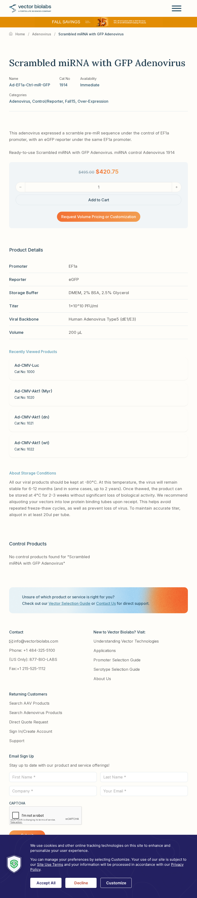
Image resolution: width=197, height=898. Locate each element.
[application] (98, 866)
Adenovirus (41, 34)
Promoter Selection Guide (117, 660)
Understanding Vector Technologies (126, 641)
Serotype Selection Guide (116, 669)
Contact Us (106, 603)
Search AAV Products (29, 703)
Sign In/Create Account (30, 731)
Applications (104, 650)
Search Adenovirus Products (35, 712)
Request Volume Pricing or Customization (98, 216)
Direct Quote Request (28, 722)
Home (20, 34)
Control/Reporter (47, 101)
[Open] (176, 8)
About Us (102, 678)
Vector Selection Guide (69, 603)
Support (16, 740)
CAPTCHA (17, 803)
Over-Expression (93, 101)
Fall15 (70, 101)
